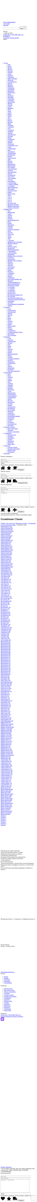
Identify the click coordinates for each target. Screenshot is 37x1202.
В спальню (11, 422)
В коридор (11, 257)
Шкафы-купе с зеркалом (15, 242)
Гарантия (10, 436)
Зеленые (10, 72)
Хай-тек (10, 173)
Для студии (11, 176)
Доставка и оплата (9, 427)
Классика (10, 340)
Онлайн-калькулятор (14, 449)
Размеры (10, 386)
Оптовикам (11, 452)
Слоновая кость (12, 81)
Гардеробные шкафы (14, 416)
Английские (11, 151)
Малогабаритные (13, 187)
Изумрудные (11, 92)
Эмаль (9, 111)
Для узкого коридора (14, 371)
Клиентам (7, 445)
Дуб (9, 117)
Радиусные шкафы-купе (15, 279)
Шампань (10, 86)
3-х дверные (11, 288)
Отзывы (10, 439)
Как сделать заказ (13, 428)
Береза (9, 114)
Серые (9, 74)
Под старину (11, 167)
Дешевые (10, 131)
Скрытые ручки (12, 190)
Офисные (10, 263)
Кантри (10, 156)
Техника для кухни (13, 207)
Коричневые (11, 212)
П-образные (11, 139)
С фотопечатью (12, 253)
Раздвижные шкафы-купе (15, 298)
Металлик (10, 80)
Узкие (9, 195)
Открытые (11, 413)
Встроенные (11, 181)
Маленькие (11, 225)
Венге (9, 94)
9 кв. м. (10, 201)
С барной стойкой (13, 184)
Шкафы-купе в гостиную (15, 256)
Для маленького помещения (16, 304)
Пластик (10, 122)
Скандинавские (12, 169)
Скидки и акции (12, 447)
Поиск (21, 28)
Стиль (9, 147)
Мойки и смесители (13, 206)
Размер (10, 192)
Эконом (10, 305)
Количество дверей (13, 285)
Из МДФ (10, 360)
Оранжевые (11, 89)
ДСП (9, 128)
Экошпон (10, 125)
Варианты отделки (13, 204)
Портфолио (11, 438)
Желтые (10, 69)
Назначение (11, 254)
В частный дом (12, 424)
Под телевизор (12, 335)
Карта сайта (11, 444)
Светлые (10, 218)
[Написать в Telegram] (18, 1044)
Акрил (9, 113)
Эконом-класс (12, 134)
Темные (10, 215)
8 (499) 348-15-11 (18, 34)
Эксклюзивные (12, 172)
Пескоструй (11, 248)
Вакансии (10, 442)
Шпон (9, 123)
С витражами (11, 251)
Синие (9, 106)
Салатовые (11, 100)
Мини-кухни (11, 193)
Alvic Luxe (11, 234)
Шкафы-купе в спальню (15, 260)
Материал (10, 108)
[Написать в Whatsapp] (18, 1068)
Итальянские (11, 155)
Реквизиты (11, 441)
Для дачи (10, 179)
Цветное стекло (12, 246)
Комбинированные (13, 249)
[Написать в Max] (2, 1020)
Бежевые (10, 75)
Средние (10, 228)
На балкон (11, 268)
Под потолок (11, 296)
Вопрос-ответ (12, 450)
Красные (10, 71)
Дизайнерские (12, 153)
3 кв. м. (10, 197)
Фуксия (10, 83)
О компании (7, 433)
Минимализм (11, 165)
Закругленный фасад (14, 284)
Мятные (10, 103)
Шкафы (6, 978)
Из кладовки (11, 410)
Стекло (10, 245)
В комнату (11, 419)
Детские (10, 262)
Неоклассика (11, 164)
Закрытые (10, 411)
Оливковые (11, 88)
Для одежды (11, 267)
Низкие (10, 276)
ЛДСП (9, 119)
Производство (12, 435)
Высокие (10, 271)
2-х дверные (11, 287)
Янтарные (11, 97)
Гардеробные (8, 372)
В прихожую (11, 259)
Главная (3, 523)
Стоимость (11, 130)
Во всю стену (11, 293)
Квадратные (11, 402)
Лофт (9, 159)
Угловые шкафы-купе (14, 282)
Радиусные (11, 144)
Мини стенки (11, 326)
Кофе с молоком (12, 78)
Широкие (10, 281)
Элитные (10, 136)
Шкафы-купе (8, 209)
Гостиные (7, 307)
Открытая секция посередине (16, 299)
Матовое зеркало (12, 243)
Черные (10, 67)
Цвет (9, 64)
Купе (9, 365)
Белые (9, 66)
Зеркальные (11, 361)
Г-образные (11, 273)
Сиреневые (11, 99)
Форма (10, 137)
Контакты (7, 453)
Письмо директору (6, 1167)
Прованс (10, 162)
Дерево (10, 116)
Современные (12, 148)
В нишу (10, 421)
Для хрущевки (12, 178)
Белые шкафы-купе (13, 220)
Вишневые (11, 91)
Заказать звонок (5, 1016)
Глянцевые (11, 77)
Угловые (10, 141)
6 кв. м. (10, 200)
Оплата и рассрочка (13, 431)
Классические (12, 158)
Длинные (10, 274)
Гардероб (10, 302)
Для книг (10, 265)
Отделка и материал (13, 229)
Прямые (10, 142)
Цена (9, 382)
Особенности (11, 175)
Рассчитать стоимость (16, 1016)
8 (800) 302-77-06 (8, 34)
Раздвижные (11, 414)
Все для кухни (12, 203)
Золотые (10, 105)
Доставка (10, 430)
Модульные (11, 189)
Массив (10, 120)
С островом (11, 186)
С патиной (11, 127)
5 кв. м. (10, 198)
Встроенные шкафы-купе (15, 295)
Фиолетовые (11, 102)
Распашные (11, 301)
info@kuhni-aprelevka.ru (7, 972)
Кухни (6, 63)
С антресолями (12, 183)
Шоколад (10, 85)
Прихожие (7, 337)
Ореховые (10, 95)
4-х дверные (11, 290)
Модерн (10, 161)
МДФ (9, 109)
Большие (10, 226)
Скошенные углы (13, 145)
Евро (9, 150)
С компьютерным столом (15, 332)
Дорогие (10, 133)
